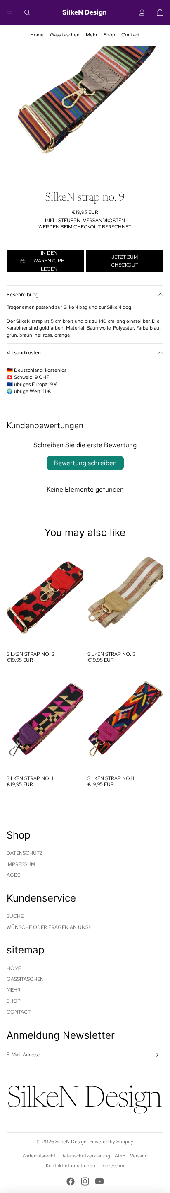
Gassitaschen (65, 35)
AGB (120, 1155)
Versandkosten (24, 352)
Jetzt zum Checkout (124, 261)
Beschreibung (22, 294)
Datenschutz (24, 853)
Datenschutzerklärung (85, 1155)
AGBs (13, 875)
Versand (139, 1155)
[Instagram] (85, 1181)
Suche (15, 916)
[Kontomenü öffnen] (142, 12)
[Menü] (9, 12)
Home (37, 35)
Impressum (21, 864)
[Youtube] (99, 1181)
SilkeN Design (71, 1141)
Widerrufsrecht (39, 1155)
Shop (109, 35)
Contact (130, 35)
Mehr (91, 35)
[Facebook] (71, 1181)
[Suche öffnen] (27, 12)
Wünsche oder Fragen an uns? (49, 927)
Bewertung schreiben (85, 462)
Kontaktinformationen (70, 1165)
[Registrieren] (156, 1055)
